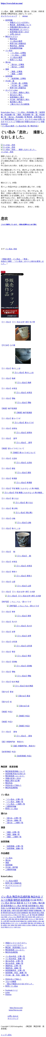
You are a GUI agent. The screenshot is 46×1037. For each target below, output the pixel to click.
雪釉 (29, 923)
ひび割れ (28, 925)
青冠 (16, 925)
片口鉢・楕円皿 (11, 867)
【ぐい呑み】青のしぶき (11, 368)
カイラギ (28, 903)
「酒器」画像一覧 (12, 834)
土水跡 (38, 917)
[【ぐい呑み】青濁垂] (23, 483)
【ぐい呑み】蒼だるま (10, 498)
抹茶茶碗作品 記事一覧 (15, 970)
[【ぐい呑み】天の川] (23, 626)
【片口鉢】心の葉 (8, 345)
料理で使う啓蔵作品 (18, 43)
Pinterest (8, 994)
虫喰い (35, 903)
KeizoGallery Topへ (8, 112)
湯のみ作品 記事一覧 (14, 961)
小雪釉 (37, 908)
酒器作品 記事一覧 (13, 966)
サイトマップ (10, 122)
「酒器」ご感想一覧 (13, 837)
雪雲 (33, 917)
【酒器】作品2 (7, 712)
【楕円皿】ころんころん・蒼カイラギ (16, 602)
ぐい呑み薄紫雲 (23, 923)
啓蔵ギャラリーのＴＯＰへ (16, 943)
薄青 (37, 919)
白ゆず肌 (12, 921)
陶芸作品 (13, 39)
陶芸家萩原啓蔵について (15, 771)
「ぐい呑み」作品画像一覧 (26, 112)
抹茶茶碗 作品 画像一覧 (16, 973)
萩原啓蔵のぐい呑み (12, 906)
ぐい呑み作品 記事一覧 (15, 956)
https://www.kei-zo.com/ (12, 3)
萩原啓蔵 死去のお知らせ (15, 774)
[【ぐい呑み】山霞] (23, 586)
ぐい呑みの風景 (16, 41)
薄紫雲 (25, 910)
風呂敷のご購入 (16, 102)
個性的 (16, 900)
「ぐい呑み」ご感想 (18, 55)
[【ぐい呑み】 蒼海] (23, 736)
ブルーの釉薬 (10, 981)
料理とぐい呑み (16, 60)
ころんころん (12, 917)
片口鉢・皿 (9, 81)
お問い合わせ (15, 34)
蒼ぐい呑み (39, 925)
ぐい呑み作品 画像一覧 (15, 959)
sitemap (25, 16)
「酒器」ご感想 (16, 74)
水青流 (32, 908)
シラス (16, 923)
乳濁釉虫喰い (38, 910)
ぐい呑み (9, 50)
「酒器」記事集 (16, 71)
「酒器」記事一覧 (12, 832)
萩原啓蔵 (9, 20)
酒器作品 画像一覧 (13, 968)
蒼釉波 (22, 921)
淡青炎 (13, 925)
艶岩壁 (19, 917)
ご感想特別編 (10, 806)
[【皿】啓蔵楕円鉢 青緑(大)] (23, 746)
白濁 (15, 927)
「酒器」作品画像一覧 (24, 115)
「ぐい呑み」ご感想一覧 (15, 804)
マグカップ (32, 919)
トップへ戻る (6, 1035)
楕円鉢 (17, 908)
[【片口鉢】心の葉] (23, 363)
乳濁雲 (26, 919)
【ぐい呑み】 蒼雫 (9, 438)
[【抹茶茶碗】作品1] (23, 756)
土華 (34, 923)
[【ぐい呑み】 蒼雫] (23, 443)
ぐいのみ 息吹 (7, 152)
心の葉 (8, 908)
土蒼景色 (29, 921)
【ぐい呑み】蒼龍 (8, 468)
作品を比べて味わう (13, 785)
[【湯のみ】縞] (23, 706)
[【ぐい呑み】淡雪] (23, 636)
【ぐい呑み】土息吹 (9, 458)
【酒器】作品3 (7, 722)
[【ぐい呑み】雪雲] (23, 656)
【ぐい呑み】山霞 (8, 582)
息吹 (15, 249)
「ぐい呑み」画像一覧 (14, 802)
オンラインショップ (9, 16)
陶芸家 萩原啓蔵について (20, 25)
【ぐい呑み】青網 (8, 378)
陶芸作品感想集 (11, 788)
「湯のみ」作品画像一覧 (16, 117)
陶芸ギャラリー (11, 36)
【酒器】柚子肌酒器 (9, 408)
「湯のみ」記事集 (17, 64)
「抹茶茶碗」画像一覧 (14, 848)
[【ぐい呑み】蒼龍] (23, 473)
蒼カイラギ (18, 915)
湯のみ (8, 62)
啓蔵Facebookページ (32, 122)
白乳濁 (18, 913)
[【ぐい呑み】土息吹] (23, 463)
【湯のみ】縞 (6, 702)
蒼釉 (4, 923)
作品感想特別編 (16, 48)
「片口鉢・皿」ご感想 (19, 85)
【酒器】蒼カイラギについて (12, 448)
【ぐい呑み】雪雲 (8, 652)
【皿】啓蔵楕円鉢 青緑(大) (12, 742)
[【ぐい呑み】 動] (23, 556)
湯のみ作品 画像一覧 (14, 963)
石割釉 (33, 925)
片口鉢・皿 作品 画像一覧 (17, 975)
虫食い (9, 910)
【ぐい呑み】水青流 (9, 388)
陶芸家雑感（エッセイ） (19, 29)
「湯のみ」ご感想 (17, 67)
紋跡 (21, 910)
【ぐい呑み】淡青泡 (9, 428)
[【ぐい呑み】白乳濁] (23, 646)
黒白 (25, 921)
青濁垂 (30, 910)
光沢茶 (30, 917)
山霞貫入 (5, 925)
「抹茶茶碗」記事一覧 (14, 846)
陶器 (43, 925)
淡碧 (9, 913)
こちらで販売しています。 (9, 224)
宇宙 (26, 917)
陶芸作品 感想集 (17, 46)
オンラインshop (11, 90)
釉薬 (13, 908)
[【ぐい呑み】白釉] (23, 523)
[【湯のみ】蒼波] (23, 696)
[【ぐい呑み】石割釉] (23, 666)
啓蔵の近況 (25, 908)
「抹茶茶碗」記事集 (18, 78)
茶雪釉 (22, 919)
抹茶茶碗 (9, 76)
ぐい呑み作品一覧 (22, 126)
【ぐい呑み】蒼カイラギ (11, 418)
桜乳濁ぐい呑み (37, 921)
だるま (19, 927)
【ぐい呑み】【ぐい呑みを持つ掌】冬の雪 (18, 322)
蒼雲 (18, 921)
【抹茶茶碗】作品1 (8, 752)
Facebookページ (11, 990)
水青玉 (24, 925)
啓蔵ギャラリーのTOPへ (19, 22)
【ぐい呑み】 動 (8, 552)
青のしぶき (25, 915)
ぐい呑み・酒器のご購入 (19, 92)
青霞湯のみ (39, 923)
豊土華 (13, 913)
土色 (6, 919)
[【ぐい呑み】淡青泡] (23, 433)
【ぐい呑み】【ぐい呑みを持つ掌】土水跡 (18, 592)
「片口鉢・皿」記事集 (19, 83)
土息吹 (3, 919)
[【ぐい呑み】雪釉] (23, 403)
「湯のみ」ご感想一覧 (14, 823)
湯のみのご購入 (16, 95)
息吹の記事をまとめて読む (28, 224)
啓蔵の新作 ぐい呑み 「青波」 (15, 259)
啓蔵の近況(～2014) (13, 778)
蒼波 (13, 919)
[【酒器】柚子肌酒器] (23, 413)
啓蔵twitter (20, 122)
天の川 (3, 927)
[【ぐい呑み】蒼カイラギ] (23, 423)
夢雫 (8, 921)
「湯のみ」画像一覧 (13, 820)
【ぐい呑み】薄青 (8, 612)
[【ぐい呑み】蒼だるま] (23, 503)
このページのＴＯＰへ (14, 945)
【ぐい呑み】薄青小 (9, 572)
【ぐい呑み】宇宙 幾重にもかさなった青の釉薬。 (21, 488)
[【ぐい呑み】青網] (23, 383)
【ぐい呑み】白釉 (8, 518)
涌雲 (9, 919)
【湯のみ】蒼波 (7, 692)
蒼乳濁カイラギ (9, 923)
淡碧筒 (20, 925)
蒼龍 (32, 923)
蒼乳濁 (34, 913)
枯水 (9, 925)
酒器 (7, 69)
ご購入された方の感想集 (19, 104)
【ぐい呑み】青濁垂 (9, 478)
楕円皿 (25, 906)
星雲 (16, 919)
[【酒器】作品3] (23, 726)
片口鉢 (33, 900)
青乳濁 (5, 913)
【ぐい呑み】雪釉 (8, 398)
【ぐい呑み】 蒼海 (9, 732)
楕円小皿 (15, 910)
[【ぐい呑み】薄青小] (23, 576)
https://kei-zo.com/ (16, 1008)
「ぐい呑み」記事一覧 (14, 799)
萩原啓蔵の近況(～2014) (19, 32)
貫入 (38, 906)
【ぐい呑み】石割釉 (9, 662)
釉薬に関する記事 (12, 781)
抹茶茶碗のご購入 (17, 97)
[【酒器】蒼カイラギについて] (23, 453)
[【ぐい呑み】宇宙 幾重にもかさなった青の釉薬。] (23, 493)
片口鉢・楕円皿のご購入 (19, 99)
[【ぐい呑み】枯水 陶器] (23, 686)
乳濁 (40, 919)
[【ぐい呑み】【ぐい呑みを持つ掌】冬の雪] (23, 340)
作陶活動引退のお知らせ (19, 27)
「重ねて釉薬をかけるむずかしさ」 (19, 984)
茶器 (23, 917)
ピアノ (42, 917)
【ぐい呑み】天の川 (9, 622)
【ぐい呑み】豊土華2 (9, 508)
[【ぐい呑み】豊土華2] (23, 513)
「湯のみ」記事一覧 (13, 818)
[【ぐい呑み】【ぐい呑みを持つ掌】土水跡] (23, 596)
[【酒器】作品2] (23, 716)
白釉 (4, 910)
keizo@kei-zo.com (15, 1010)
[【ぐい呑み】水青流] (23, 393)
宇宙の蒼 (35, 915)
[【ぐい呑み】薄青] (23, 616)
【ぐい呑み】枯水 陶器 (10, 682)
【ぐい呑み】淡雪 (8, 632)
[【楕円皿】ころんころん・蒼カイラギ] (23, 606)
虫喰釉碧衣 (24, 913)
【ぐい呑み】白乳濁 (9, 642)
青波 (30, 913)
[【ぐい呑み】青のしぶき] (23, 373)
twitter (7, 888)
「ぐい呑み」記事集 (18, 53)
